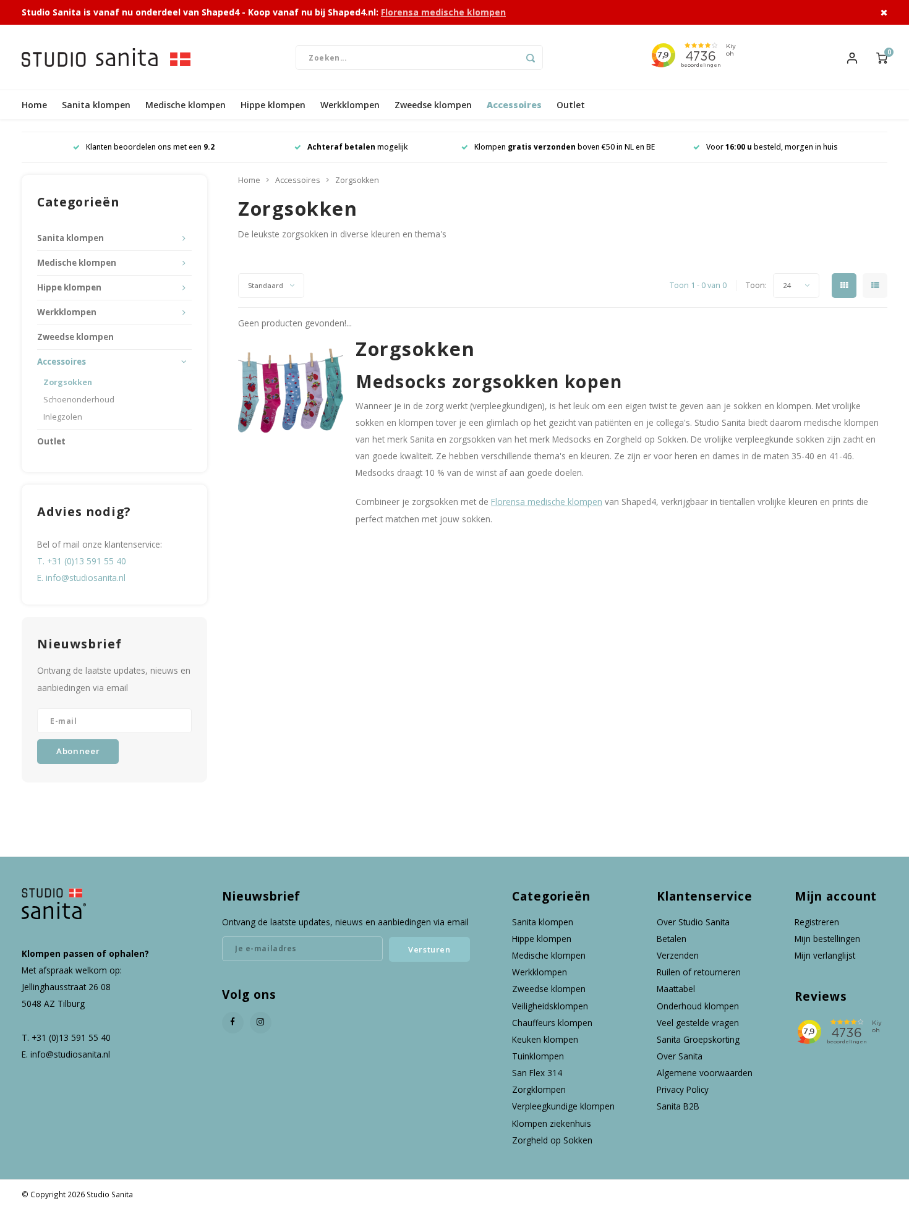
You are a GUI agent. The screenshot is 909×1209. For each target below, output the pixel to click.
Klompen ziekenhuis (551, 1123)
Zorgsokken (67, 382)
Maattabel (676, 989)
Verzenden (678, 955)
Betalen (671, 938)
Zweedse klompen (433, 105)
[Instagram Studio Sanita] (260, 1022)
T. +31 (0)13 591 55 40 (81, 561)
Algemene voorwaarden (705, 1073)
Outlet (571, 105)
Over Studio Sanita (693, 922)
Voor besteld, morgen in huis (772, 147)
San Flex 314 (537, 1073)
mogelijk (357, 147)
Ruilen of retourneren (699, 972)
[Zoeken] (530, 57)
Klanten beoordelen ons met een (150, 147)
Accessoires (514, 105)
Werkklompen (350, 105)
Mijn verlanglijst (825, 955)
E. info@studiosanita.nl (81, 577)
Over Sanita (679, 1056)
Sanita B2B (678, 1106)
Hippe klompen (273, 105)
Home (34, 105)
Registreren (817, 922)
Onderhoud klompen (698, 1006)
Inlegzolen (62, 417)
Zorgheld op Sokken (552, 1140)
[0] (881, 57)
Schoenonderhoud (78, 399)
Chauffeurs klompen (552, 1023)
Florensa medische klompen (443, 12)
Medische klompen (185, 105)
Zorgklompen (539, 1089)
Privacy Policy (683, 1089)
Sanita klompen (96, 105)
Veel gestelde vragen (698, 1023)
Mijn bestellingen (827, 938)
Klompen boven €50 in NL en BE (564, 147)
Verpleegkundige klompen (563, 1106)
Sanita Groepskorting (698, 1039)
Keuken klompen (545, 1039)
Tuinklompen (538, 1056)
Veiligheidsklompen (550, 1006)
